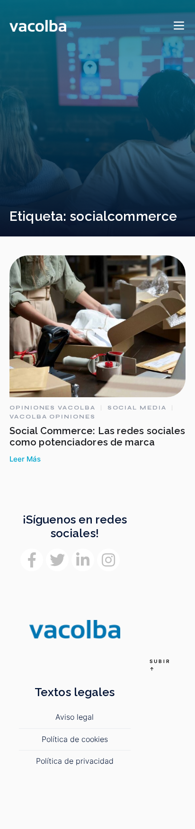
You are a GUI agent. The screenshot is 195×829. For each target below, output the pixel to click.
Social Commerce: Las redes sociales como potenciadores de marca (97, 436)
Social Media (137, 407)
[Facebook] (31, 560)
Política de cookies (75, 739)
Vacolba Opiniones (52, 416)
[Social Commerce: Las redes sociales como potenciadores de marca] (97, 326)
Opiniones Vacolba (52, 407)
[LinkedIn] (82, 560)
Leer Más (25, 459)
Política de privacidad (75, 761)
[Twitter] (57, 560)
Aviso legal (74, 717)
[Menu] (179, 26)
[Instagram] (108, 560)
